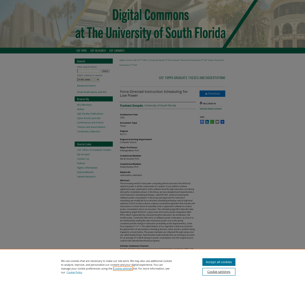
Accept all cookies (219, 262)
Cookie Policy (74, 272)
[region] (152, 266)
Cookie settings (123, 268)
